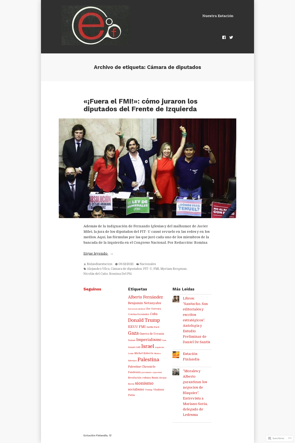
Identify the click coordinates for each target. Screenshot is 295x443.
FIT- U (147, 268)
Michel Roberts (143, 353)
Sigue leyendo (95, 253)
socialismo (136, 389)
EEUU (133, 327)
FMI (156, 268)
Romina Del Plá (120, 273)
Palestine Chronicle (142, 366)
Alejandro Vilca (98, 268)
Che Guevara (153, 309)
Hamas (131, 340)
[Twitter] (230, 37)
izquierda (159, 347)
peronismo (147, 372)
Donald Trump (144, 320)
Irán (164, 340)
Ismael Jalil (134, 347)
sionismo (144, 383)
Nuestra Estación (217, 16)
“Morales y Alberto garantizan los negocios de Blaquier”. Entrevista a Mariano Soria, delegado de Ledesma (195, 393)
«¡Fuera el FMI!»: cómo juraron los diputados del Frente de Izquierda (140, 105)
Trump (148, 390)
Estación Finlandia (95, 435)
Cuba (153, 314)
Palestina (148, 359)
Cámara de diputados (126, 268)
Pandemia (134, 372)
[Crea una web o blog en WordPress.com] (110, 435)
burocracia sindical (136, 309)
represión (157, 372)
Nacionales (148, 264)
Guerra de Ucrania (151, 333)
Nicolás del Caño (95, 273)
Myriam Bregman (173, 268)
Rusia (155, 377)
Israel (147, 346)
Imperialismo (148, 340)
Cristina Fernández (138, 314)
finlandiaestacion (99, 264)
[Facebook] (225, 37)
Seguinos (92, 289)
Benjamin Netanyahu (144, 303)
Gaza (133, 333)
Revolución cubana (139, 377)
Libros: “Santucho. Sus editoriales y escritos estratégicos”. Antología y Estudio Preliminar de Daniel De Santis (196, 320)
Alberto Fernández (145, 297)
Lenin (131, 353)
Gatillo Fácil (152, 327)
